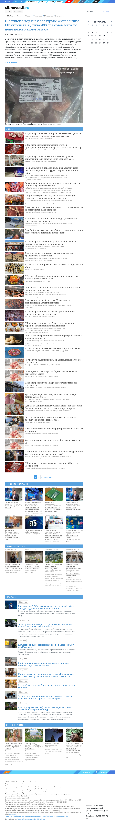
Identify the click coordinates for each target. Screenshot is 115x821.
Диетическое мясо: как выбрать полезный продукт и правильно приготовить (52, 288)
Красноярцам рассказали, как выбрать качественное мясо (52, 441)
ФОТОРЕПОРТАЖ (16, 546)
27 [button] (100, 43)
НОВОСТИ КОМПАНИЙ (19, 484)
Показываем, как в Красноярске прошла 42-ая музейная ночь (32, 566)
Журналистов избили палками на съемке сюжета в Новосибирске (13, 566)
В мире (19, 16)
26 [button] (96, 43)
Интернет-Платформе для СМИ (27, 819)
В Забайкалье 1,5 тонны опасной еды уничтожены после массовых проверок (51, 220)
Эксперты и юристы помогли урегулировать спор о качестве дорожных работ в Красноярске (45, 697)
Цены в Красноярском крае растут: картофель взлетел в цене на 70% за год (53, 337)
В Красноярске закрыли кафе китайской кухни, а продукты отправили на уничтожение (50, 242)
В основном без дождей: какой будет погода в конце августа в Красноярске (34, 746)
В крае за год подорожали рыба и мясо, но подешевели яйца (54, 265)
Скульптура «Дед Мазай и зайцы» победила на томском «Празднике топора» (13, 746)
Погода (30, 2)
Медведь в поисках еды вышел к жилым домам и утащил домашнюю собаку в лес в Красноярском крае (74, 746)
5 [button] (96, 32)
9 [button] (111, 32)
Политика (38, 16)
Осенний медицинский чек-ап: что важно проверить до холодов (47, 686)
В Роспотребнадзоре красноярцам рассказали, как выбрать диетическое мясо (51, 277)
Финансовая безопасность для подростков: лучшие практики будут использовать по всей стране (12, 534)
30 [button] (111, 43)
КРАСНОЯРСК (19, 2)
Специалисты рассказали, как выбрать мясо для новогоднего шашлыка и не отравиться (50, 197)
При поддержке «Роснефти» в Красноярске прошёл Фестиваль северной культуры (44, 708)
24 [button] (88, 43)
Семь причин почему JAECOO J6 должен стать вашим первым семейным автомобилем (45, 625)
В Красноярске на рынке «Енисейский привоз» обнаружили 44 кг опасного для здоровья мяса (49, 157)
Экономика (59, 16)
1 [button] (107, 28)
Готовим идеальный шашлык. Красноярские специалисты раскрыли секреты (48, 301)
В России (28, 16)
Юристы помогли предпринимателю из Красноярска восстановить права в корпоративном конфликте (46, 675)
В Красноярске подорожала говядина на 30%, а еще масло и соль (52, 464)
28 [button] (104, 43)
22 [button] (108, 39)
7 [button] (103, 32)
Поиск (106, 12)
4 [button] (92, 32)
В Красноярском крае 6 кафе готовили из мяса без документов (51, 384)
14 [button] (104, 36)
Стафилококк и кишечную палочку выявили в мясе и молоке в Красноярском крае (52, 184)
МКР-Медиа (18, 12)
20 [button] (100, 39)
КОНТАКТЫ (86, 772)
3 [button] (88, 32)
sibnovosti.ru (67, 788)
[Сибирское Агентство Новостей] (17, 7)
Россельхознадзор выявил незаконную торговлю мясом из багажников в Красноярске (54, 208)
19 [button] (96, 39)
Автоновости (24, 620)
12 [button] (96, 36)
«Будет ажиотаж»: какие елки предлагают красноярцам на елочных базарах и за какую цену (54, 568)
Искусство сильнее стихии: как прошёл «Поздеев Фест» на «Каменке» (47, 646)
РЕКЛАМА (104, 772)
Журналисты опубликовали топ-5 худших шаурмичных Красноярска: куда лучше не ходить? (54, 453)
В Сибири (10, 16)
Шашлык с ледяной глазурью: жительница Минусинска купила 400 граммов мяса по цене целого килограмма (42, 25)
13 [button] (100, 36)
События (22, 641)
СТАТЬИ (12, 597)
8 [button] (107, 32)
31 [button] (88, 46)
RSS (7, 772)
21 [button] (104, 39)
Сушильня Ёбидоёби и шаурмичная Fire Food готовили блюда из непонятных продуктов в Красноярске (53, 407)
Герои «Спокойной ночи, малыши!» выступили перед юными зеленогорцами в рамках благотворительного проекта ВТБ (74, 535)
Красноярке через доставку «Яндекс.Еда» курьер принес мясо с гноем (50, 395)
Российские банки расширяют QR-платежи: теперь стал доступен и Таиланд (13, 505)
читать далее (11, 62)
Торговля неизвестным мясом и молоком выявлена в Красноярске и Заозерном (52, 254)
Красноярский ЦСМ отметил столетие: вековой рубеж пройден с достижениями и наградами (46, 607)
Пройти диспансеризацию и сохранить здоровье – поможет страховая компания (44, 664)
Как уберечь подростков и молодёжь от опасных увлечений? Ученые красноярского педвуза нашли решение (53, 506)
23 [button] (111, 39)
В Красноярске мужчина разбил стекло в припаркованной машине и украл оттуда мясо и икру (53, 146)
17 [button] (88, 39)
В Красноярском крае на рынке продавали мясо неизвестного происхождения (50, 312)
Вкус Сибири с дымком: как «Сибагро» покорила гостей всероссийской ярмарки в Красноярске (54, 231)
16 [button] (111, 36)
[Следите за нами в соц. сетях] (69, 1)
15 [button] (108, 36)
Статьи (8, 12)
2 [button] (111, 28)
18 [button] (92, 39)
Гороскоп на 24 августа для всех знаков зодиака (53, 745)
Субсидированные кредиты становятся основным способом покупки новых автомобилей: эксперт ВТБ (74, 506)
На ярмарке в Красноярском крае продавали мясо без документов (53, 361)
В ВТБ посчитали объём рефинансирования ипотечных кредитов (33, 532)
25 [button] (92, 43)
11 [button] (92, 36)
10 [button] (88, 36)
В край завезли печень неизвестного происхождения (52, 348)
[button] (88, 21)
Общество (48, 16)
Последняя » (48, 477)
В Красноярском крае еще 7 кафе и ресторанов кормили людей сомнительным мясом (49, 324)
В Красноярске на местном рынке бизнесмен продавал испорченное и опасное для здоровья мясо (53, 134)
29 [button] (108, 43)
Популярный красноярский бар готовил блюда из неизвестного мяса (51, 372)
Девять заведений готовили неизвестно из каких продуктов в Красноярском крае (50, 418)
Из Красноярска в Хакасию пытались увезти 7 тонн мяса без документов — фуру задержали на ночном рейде (52, 170)
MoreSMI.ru (41, 819)
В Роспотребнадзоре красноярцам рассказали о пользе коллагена (54, 430)
